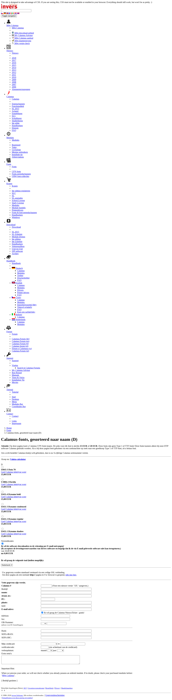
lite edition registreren (21, 191)
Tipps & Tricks (18, 377)
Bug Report (17, 373)
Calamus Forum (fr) (20, 344)
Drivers (20, 290)
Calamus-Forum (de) (20, 339)
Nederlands (20, 319)
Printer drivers (23, 292)
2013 (14, 70)
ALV (25, 688)
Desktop (15, 399)
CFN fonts (16, 171)
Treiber (20, 275)
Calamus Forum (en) (20, 341)
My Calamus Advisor (23, 35)
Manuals (15, 375)
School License (18, 200)
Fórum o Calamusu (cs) (22, 348)
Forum (14, 334)
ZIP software (17, 251)
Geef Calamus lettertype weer (13, 472)
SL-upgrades (17, 198)
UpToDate (16, 150)
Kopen (15, 186)
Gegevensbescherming (54, 695)
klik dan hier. (71, 575)
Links (14, 421)
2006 (14, 87)
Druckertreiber (23, 278)
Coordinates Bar (19, 406)
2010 (14, 77)
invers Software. (17, 695)
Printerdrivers (17, 210)
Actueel (15, 111)
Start (14, 397)
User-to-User (17, 249)
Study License (18, 203)
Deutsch (19, 268)
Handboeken (17, 125)
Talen (14, 147)
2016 (14, 63)
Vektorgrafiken (18, 246)
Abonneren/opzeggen (21, 89)
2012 (14, 72)
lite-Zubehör (17, 241)
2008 (14, 82)
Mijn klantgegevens (22, 41)
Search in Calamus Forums (28, 368)
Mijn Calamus (18, 28)
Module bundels (19, 208)
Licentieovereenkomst (36, 688)
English (18, 283)
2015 (14, 65)
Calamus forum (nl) (20, 346)
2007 (14, 84)
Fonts (14, 167)
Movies (15, 382)
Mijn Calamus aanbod (23, 38)
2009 (14, 80)
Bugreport (16, 145)
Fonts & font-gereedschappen (24, 212)
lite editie (15, 123)
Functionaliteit (18, 106)
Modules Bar (17, 404)
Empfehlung (17, 113)
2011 (14, 75)
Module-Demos (18, 237)
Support (15, 360)
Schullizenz (17, 118)
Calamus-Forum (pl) (20, 351)
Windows (16, 217)
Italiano (18, 314)
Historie (15, 128)
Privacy (57, 688)
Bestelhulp (49, 688)
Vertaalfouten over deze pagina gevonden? (17, 698)
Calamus (15, 99)
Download (16, 227)
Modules (15, 140)
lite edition (16, 239)
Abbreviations (18, 157)
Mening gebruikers (20, 152)
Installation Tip (18, 380)
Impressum (16, 423)
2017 (14, 60)
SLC (14, 116)
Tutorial (15, 392)
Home (9, 428)
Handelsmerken (67, 688)
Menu (14, 402)
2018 (14, 58)
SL (13, 195)
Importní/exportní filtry (27, 305)
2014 (14, 67)
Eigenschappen (18, 104)
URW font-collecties (20, 176)
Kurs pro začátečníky (26, 312)
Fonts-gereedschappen (21, 174)
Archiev (15, 253)
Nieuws (15, 53)
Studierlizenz (17, 121)
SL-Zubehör (17, 234)
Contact (15, 416)
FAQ (14, 130)
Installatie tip (17, 154)
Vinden (15, 365)
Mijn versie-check (22, 43)
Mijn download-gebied (24, 33)
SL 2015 (15, 109)
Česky (18, 297)
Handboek (16, 263)
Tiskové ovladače (24, 307)
